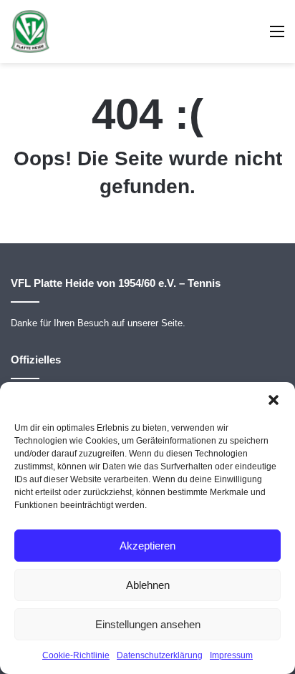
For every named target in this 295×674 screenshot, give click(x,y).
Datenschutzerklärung (160, 655)
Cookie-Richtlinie (76, 655)
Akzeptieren (147, 545)
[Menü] (277, 37)
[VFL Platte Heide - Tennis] (30, 31)
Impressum (231, 655)
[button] (273, 400)
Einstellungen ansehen (147, 624)
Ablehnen (148, 585)
